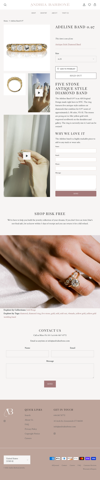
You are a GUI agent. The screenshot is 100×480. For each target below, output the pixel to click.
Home (6, 21)
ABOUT (54, 13)
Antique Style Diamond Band (68, 44)
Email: (57, 155)
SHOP (33, 13)
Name (27, 348)
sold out (63, 313)
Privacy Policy (31, 429)
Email (72, 348)
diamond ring (35, 313)
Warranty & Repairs (89, 469)
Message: (58, 173)
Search (27, 415)
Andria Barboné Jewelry (17, 468)
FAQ (27, 424)
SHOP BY (43, 13)
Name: (57, 147)
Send (50, 384)
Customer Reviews (90, 465)
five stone (46, 313)
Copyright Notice (32, 433)
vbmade (71, 313)
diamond (24, 313)
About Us (29, 419)
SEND (76, 194)
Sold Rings (31, 310)
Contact (64, 465)
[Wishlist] (89, 4)
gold (53, 313)
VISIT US (65, 13)
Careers (28, 438)
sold (57, 313)
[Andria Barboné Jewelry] (50, 4)
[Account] (84, 4)
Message (50, 361)
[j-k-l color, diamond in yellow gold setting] (27, 156)
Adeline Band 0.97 (16, 21)
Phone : (57, 164)
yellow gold (80, 313)
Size (57, 53)
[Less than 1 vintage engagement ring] (39, 93)
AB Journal (55, 465)
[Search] (5, 4)
